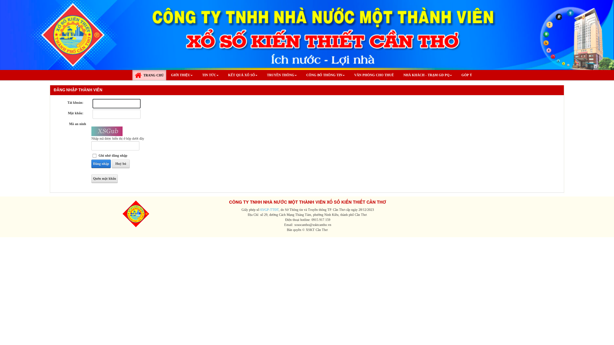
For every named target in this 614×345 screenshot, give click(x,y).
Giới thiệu (180, 75)
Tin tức (209, 75)
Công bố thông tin (324, 75)
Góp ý (466, 75)
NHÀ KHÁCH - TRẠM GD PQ (426, 75)
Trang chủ (153, 75)
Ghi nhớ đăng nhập (113, 155)
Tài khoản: (75, 102)
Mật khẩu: (75, 113)
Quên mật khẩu (104, 178)
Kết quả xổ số (241, 75)
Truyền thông (280, 75)
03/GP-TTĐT (269, 210)
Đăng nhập (101, 164)
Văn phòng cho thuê (374, 75)
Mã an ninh (77, 124)
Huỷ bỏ (120, 164)
